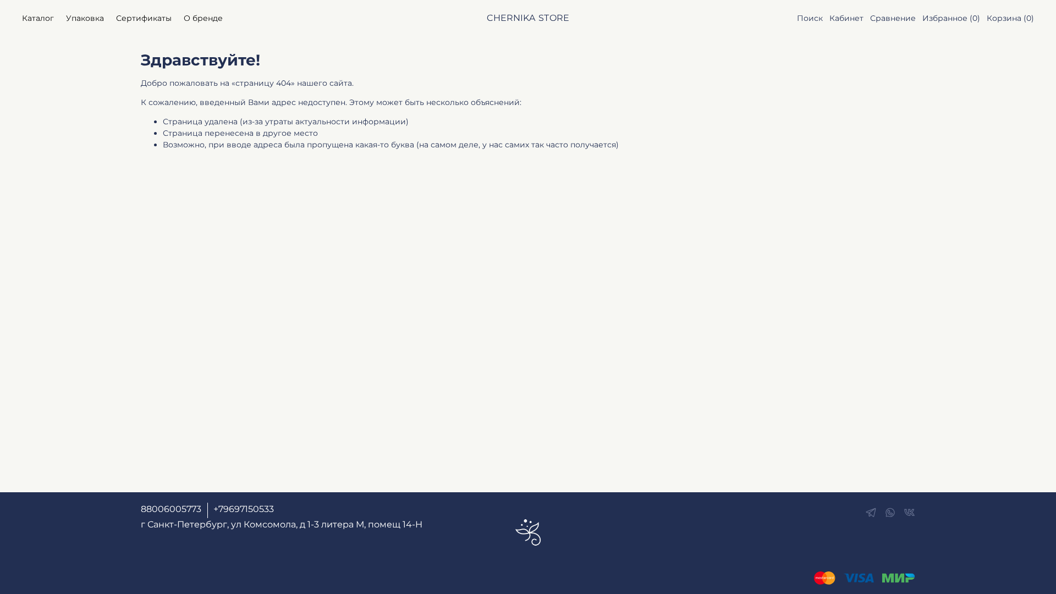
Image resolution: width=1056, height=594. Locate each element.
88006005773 (171, 509)
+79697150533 (243, 509)
